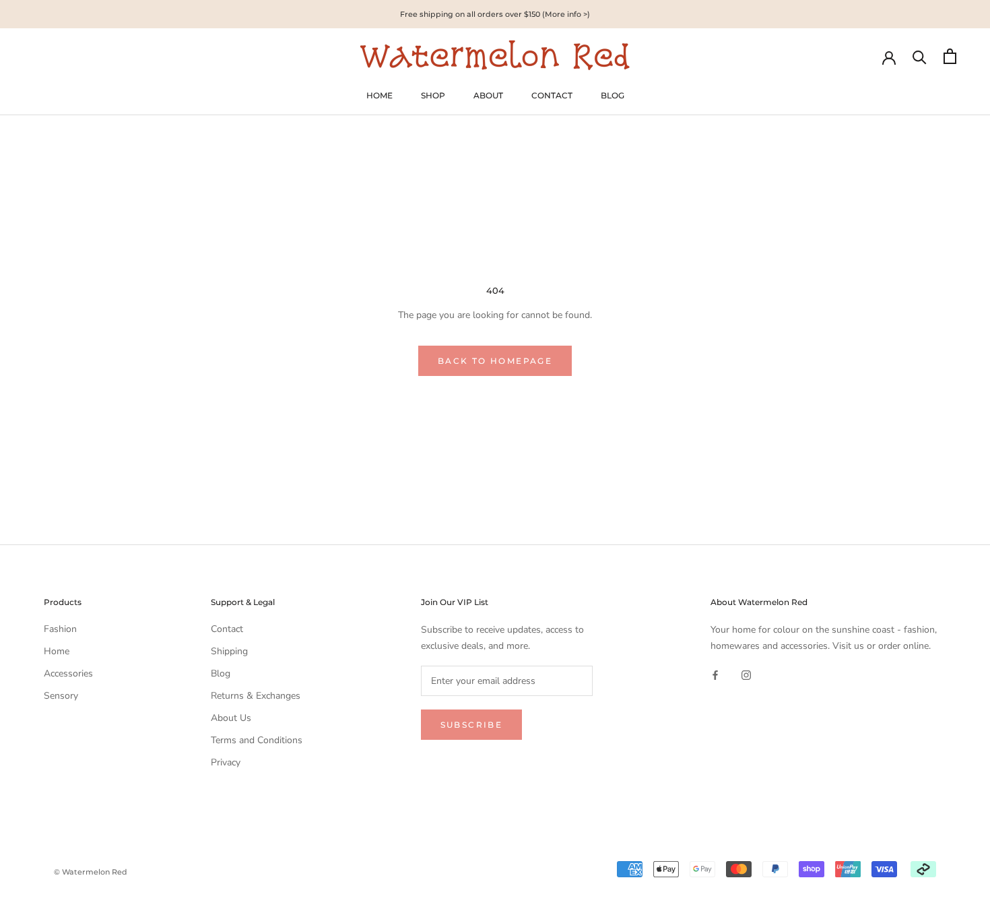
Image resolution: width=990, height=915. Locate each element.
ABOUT (488, 95)
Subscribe (471, 725)
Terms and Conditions (256, 740)
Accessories (68, 673)
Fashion (60, 629)
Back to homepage (495, 361)
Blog (220, 673)
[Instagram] (746, 675)
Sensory (61, 695)
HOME (379, 95)
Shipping (229, 651)
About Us (231, 718)
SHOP (433, 95)
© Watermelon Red (90, 872)
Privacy (225, 762)
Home (56, 651)
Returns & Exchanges (255, 695)
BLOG (612, 95)
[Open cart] (950, 56)
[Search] (920, 56)
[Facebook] (715, 675)
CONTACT (551, 95)
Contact (227, 629)
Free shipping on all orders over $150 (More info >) (495, 14)
